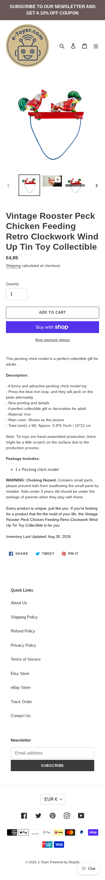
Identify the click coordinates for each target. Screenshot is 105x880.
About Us (19, 602)
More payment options (52, 340)
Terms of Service (26, 659)
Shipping (13, 265)
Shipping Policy (24, 617)
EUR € (50, 799)
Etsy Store (20, 673)
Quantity (12, 284)
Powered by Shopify (64, 862)
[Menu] (96, 46)
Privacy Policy (23, 645)
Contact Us (21, 715)
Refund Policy (23, 631)
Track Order (21, 701)
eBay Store (20, 687)
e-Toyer (43, 862)
